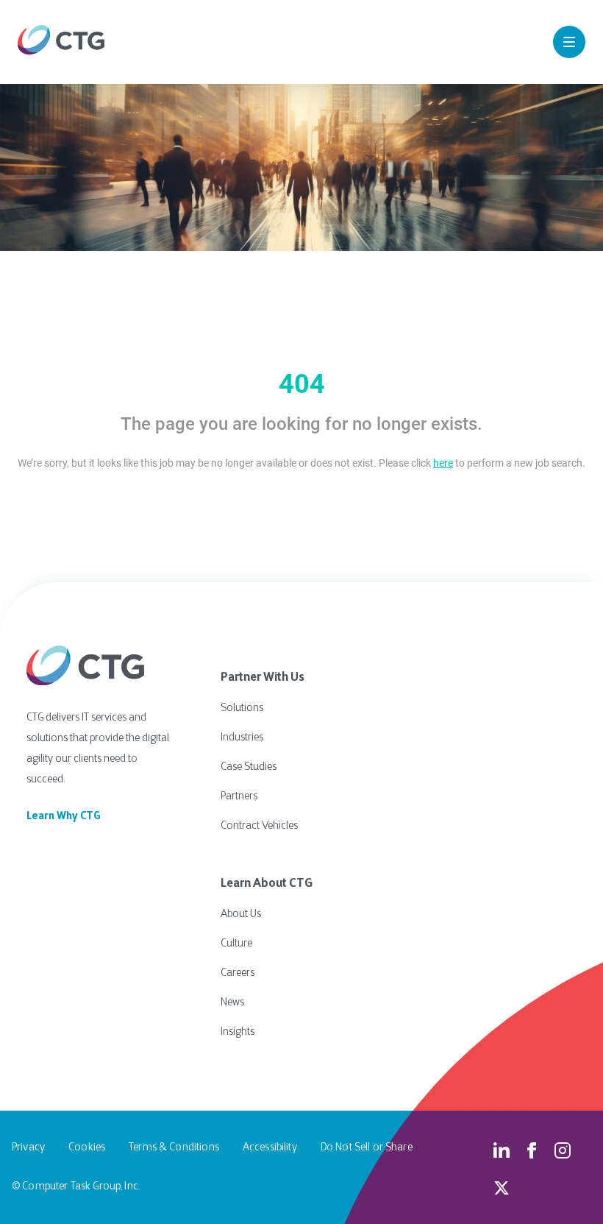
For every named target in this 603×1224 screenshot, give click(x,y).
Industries (242, 737)
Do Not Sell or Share (367, 1147)
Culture (236, 943)
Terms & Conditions (174, 1147)
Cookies (86, 1147)
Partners (239, 796)
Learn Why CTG (63, 816)
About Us (241, 914)
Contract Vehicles (259, 826)
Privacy (28, 1147)
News (232, 1002)
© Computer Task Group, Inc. (76, 1186)
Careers (237, 973)
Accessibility (270, 1147)
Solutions (242, 708)
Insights (237, 1032)
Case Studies (248, 767)
